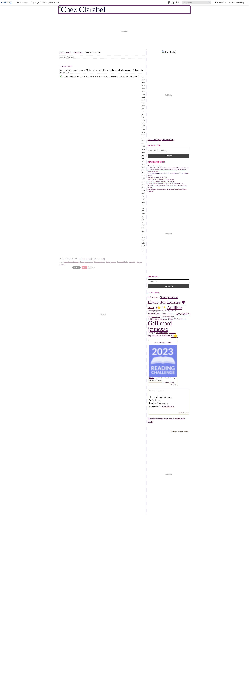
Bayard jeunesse (154, 336)
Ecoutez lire (172, 332)
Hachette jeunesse (153, 297)
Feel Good (166, 335)
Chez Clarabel (66, 52)
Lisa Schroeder (168, 406)
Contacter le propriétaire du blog (161, 139)
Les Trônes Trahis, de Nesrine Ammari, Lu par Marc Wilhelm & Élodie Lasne (168, 168)
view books (174, 385)
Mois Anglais (156, 316)
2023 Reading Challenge (163, 342)
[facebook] (168, 2)
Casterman (171, 314)
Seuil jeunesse (169, 297)
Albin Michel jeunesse (157, 319)
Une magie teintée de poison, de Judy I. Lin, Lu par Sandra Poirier (165, 183)
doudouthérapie (162, 333)
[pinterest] (177, 2)
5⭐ (164, 307)
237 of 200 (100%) (168, 382)
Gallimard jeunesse (160, 326)
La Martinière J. (168, 317)
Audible (174, 307)
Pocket (151, 307)
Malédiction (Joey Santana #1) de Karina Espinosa (161, 179)
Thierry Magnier (154, 314)
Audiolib (182, 314)
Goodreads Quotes (183, 413)
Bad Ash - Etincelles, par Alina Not (157, 177)
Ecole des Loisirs (164, 301)
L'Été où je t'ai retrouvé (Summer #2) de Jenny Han (161, 181)
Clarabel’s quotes (156, 390)
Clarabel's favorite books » (179, 431)
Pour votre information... (154, 166)
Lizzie (176, 319)
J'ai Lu (163, 314)
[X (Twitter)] (173, 2)
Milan (170, 319)
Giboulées (183, 319)
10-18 (166, 311)
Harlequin (151, 332)
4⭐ (174, 336)
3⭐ (158, 307)
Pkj (149, 317)
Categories (78, 52)
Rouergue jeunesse (155, 311)
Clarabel (151, 378)
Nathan (173, 311)
